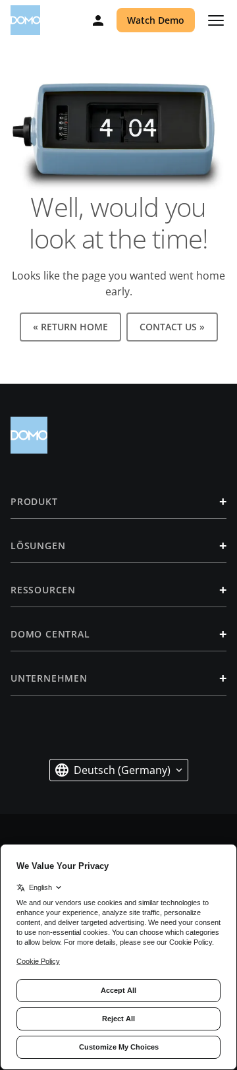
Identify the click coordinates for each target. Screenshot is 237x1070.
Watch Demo (155, 20)
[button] (118, 770)
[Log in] (98, 20)
